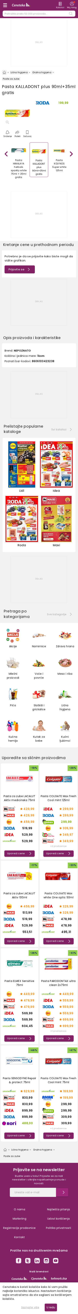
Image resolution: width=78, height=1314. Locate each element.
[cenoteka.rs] (19, 1278)
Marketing (19, 1219)
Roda (22, 545)
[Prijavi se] (62, 1192)
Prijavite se (16, 269)
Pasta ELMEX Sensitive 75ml (19, 983)
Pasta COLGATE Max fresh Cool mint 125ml (58, 798)
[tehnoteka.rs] (59, 1278)
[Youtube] (55, 1261)
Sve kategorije (56, 614)
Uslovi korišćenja (58, 1219)
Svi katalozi (58, 429)
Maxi (56, 545)
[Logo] (21, 5)
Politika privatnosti (58, 1228)
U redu (51, 1307)
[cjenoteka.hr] (39, 1278)
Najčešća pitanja (58, 1209)
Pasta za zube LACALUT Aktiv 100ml (19, 895)
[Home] (4, 72)
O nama (19, 1209)
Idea (56, 491)
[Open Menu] (5, 5)
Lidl (21, 491)
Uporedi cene (16, 853)
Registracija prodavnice (19, 1228)
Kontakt (19, 1237)
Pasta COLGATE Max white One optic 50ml (58, 895)
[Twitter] (27, 1261)
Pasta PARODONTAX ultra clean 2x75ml (58, 983)
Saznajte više (30, 1307)
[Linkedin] (37, 1261)
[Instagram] (46, 1261)
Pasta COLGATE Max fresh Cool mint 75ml (58, 1080)
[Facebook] (18, 1261)
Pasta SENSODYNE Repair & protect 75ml (19, 1080)
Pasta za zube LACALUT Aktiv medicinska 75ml (19, 798)
